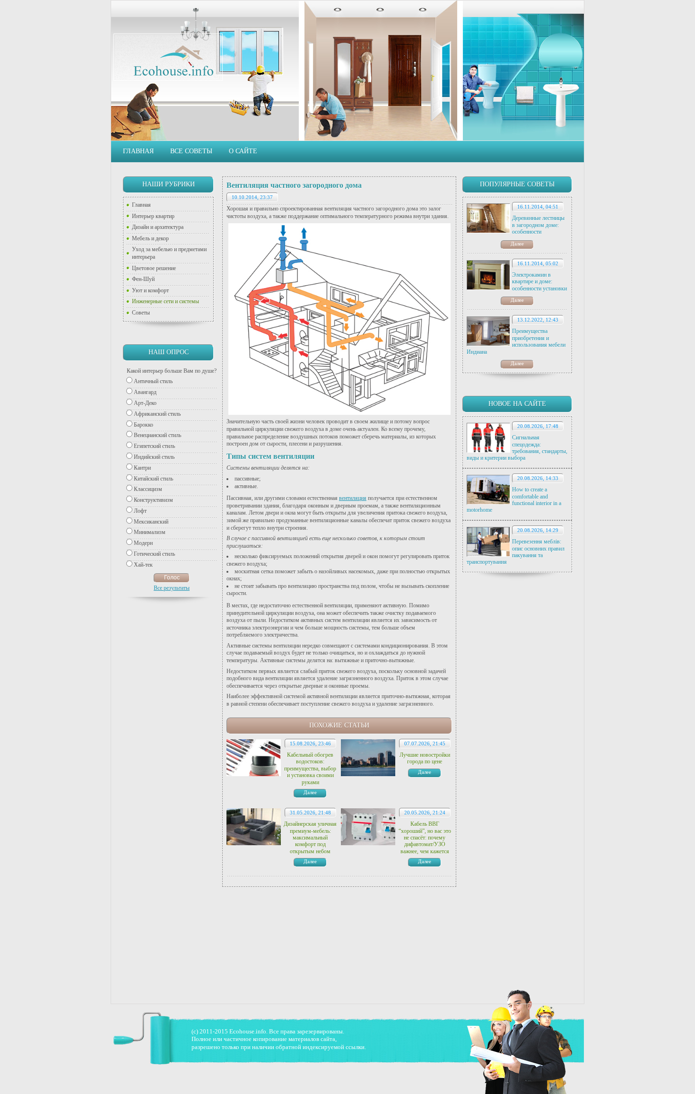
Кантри (142, 467)
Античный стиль (153, 381)
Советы (141, 312)
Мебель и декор (150, 238)
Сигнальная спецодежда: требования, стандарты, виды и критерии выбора (517, 447)
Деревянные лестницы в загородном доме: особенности (538, 225)
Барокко (143, 424)
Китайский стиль (153, 478)
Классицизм (148, 489)
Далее (517, 243)
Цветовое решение (154, 268)
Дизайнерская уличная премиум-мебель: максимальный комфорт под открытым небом (310, 838)
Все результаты (172, 588)
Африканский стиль (157, 414)
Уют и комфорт (150, 290)
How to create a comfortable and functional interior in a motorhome (514, 499)
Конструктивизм (153, 500)
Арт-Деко (145, 403)
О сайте (243, 151)
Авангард (145, 392)
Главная (138, 151)
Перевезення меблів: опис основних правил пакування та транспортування (516, 551)
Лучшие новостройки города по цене (425, 758)
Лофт (140, 511)
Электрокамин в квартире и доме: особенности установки (539, 281)
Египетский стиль (154, 446)
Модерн (143, 543)
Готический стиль (154, 554)
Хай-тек (143, 564)
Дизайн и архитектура (157, 227)
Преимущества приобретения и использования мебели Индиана (516, 341)
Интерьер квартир (153, 216)
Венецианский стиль (157, 435)
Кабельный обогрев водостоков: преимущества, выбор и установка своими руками (310, 769)
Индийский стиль (154, 457)
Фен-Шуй (143, 279)
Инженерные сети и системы (165, 301)
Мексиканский (151, 521)
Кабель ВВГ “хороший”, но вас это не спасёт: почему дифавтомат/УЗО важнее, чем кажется (425, 838)
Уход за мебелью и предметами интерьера (169, 253)
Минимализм (149, 532)
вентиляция (352, 498)
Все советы (191, 151)
